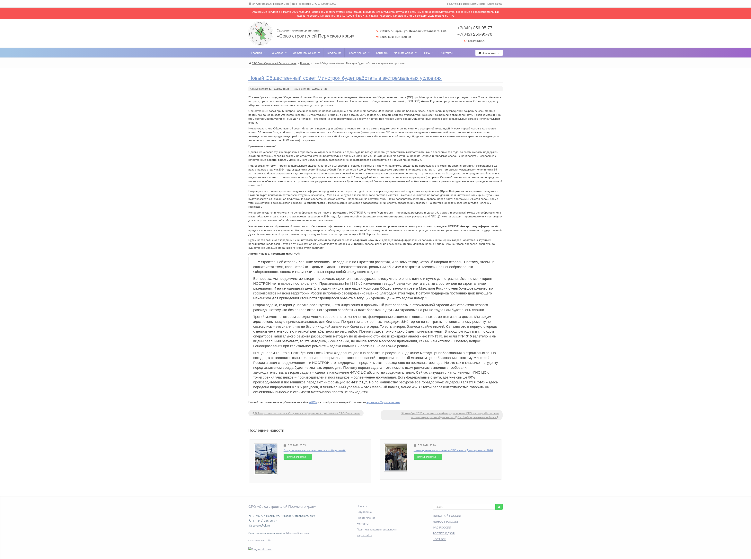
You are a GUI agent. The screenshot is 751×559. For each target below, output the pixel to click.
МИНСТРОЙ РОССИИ (447, 516)
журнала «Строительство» (383, 402)
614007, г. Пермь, (412, 31)
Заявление (489, 53)
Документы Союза (304, 53)
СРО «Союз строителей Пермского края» (282, 506)
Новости (362, 506)
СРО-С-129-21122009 (324, 3)
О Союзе (277, 53)
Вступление (333, 53)
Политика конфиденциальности (466, 3)
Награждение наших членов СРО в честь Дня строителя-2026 (453, 450)
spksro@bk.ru (476, 41)
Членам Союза (403, 53)
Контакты (447, 53)
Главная (256, 53)
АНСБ (313, 402)
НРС (427, 53)
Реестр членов (357, 53)
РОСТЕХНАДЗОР (444, 533)
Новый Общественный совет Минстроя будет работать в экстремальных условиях (345, 77)
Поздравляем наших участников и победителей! (315, 450)
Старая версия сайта (260, 540)
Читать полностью (296, 456)
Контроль (382, 53)
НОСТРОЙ (439, 539)
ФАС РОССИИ (442, 527)
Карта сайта (494, 3)
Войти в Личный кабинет (395, 37)
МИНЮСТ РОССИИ (445, 521)
